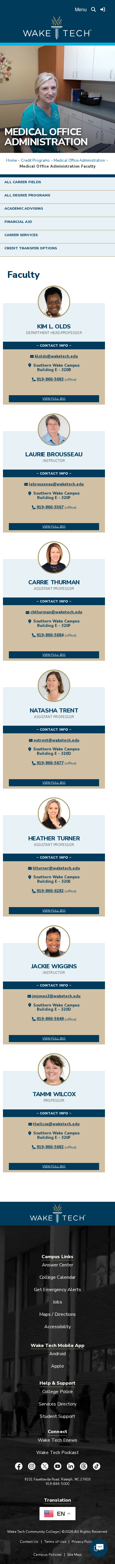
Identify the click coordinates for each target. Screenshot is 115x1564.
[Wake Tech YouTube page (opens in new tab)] (57, 1466)
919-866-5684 (50, 635)
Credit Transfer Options (30, 248)
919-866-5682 (50, 1147)
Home (11, 160)
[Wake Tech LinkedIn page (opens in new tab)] (70, 1466)
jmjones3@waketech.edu (56, 996)
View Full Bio (54, 398)
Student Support (57, 1416)
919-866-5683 (50, 379)
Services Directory (58, 1404)
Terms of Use (55, 1541)
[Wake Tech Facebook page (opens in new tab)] (18, 1466)
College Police (57, 1391)
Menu (81, 9)
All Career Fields (22, 182)
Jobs (57, 1302)
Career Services (21, 235)
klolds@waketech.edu (56, 356)
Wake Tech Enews (57, 1440)
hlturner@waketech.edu (56, 868)
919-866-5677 (50, 763)
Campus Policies (47, 1554)
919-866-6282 (50, 891)
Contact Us (29, 1541)
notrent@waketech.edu (56, 740)
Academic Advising (23, 208)
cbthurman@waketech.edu (56, 612)
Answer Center (57, 1265)
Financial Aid (18, 221)
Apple (57, 1366)
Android (57, 1354)
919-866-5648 (50, 1018)
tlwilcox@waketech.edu (56, 1124)
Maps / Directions (57, 1314)
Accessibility (57, 1326)
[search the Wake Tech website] (93, 9)
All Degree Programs (27, 195)
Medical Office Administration (46, 137)
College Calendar (57, 1277)
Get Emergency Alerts (57, 1289)
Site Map (74, 1554)
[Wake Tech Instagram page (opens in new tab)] (31, 1466)
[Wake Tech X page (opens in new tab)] (44, 1466)
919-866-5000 (58, 1484)
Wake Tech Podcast (57, 1452)
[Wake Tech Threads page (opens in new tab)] (83, 1466)
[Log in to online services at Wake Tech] (102, 9)
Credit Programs (35, 160)
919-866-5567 (50, 507)
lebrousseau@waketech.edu (56, 484)
